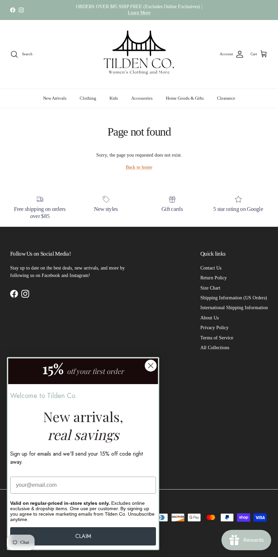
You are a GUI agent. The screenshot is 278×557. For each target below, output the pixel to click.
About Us (209, 317)
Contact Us (210, 268)
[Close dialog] (151, 366)
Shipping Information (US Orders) (233, 297)
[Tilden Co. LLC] (139, 54)
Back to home (139, 167)
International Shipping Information (234, 307)
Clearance (226, 98)
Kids (114, 98)
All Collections (214, 347)
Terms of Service (216, 337)
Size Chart (210, 288)
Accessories (142, 98)
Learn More (139, 12)
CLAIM (83, 536)
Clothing (88, 98)
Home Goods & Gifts (185, 98)
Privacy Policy (214, 327)
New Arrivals (54, 98)
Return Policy (213, 277)
